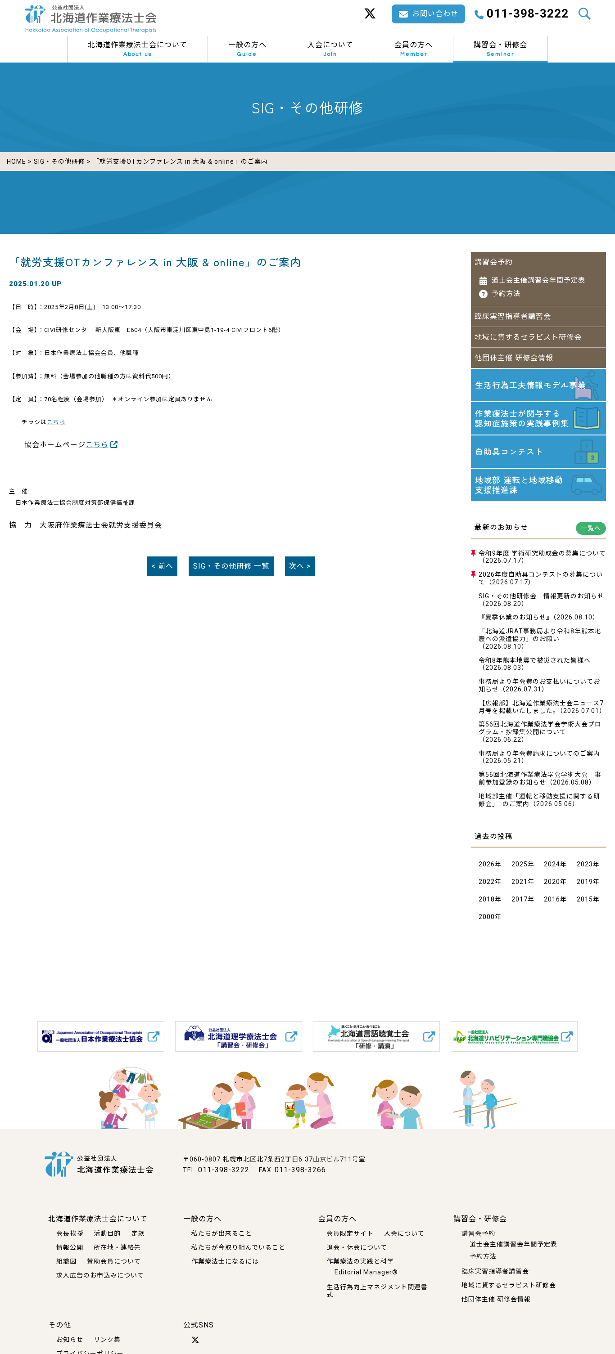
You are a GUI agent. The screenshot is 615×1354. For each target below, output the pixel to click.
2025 (519, 864)
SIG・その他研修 (59, 161)
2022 (487, 881)
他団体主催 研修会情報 (514, 358)
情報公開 (69, 1247)
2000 (487, 916)
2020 (552, 881)
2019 (585, 881)
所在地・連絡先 (117, 1247)
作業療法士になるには (225, 1261)
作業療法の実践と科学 (360, 1261)
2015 (585, 899)
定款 (138, 1233)
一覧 (231, 566)
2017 (519, 899)
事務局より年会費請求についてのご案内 (539, 753)
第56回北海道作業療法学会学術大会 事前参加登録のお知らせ (540, 778)
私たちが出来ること (221, 1233)
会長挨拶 (69, 1233)
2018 (487, 899)
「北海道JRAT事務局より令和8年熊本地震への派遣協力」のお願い (540, 635)
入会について (330, 48)
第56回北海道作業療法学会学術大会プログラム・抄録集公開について (540, 728)
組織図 (66, 1261)
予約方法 (506, 294)
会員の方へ (413, 48)
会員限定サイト (350, 1233)
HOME (16, 161)
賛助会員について (114, 1261)
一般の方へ (247, 48)
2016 (552, 899)
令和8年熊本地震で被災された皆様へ (535, 660)
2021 (519, 881)
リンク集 (107, 1339)
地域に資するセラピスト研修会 (528, 337)
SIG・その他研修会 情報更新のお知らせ (541, 596)
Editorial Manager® (366, 1272)
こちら (56, 422)
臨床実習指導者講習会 (513, 316)
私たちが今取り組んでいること (238, 1247)
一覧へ (591, 528)
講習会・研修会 (500, 48)
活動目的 (107, 1233)
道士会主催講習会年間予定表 (538, 280)
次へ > (300, 566)
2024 (552, 864)
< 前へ (162, 566)
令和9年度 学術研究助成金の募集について (542, 553)
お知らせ (69, 1339)
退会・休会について (356, 1247)
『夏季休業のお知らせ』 (516, 617)
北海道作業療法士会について (137, 48)
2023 (585, 864)
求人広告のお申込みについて (100, 1275)
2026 (487, 864)
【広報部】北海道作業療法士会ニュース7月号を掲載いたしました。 (541, 706)
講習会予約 (494, 262)
